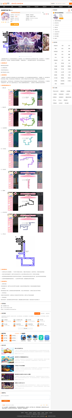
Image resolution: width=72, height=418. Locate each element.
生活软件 (67, 94)
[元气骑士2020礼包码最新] (7, 368)
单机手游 (28, 6)
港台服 (69, 77)
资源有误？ (18, 333)
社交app (59, 100)
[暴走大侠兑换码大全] (7, 351)
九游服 (55, 66)
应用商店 (55, 97)
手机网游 (20, 6)
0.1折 (69, 63)
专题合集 (61, 6)
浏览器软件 (61, 97)
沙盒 (62, 51)
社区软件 (60, 103)
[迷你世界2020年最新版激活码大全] (7, 359)
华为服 (69, 69)
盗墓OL (55, 38)
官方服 (62, 69)
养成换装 (55, 60)
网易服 (69, 66)
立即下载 (5, 335)
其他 (56, 63)
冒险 (56, 48)
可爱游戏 (55, 103)
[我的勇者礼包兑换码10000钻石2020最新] (7, 377)
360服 (69, 74)
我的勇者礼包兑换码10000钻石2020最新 (23, 374)
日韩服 (55, 80)
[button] (19, 56)
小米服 (55, 72)
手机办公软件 (55, 91)
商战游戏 (65, 100)
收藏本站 (22, 412)
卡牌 (62, 45)
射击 (62, 48)
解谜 (69, 60)
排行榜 (52, 6)
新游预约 (62, 83)
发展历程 (30, 412)
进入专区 (25, 328)
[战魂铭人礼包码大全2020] (7, 385)
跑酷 (69, 54)
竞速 (62, 57)
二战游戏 (55, 94)
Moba (56, 57)
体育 (69, 57)
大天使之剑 (56, 25)
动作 (69, 45)
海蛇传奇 (55, 27)
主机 (12, 6)
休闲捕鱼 (68, 91)
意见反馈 (50, 412)
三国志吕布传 (56, 31)
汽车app (54, 100)
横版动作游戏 (68, 97)
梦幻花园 (66, 103)
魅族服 (55, 74)
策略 (69, 48)
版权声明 (34, 412)
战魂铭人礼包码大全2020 (20, 382)
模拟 (56, 54)
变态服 (62, 63)
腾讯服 (55, 69)
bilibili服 (55, 77)
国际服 (62, 77)
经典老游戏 (61, 94)
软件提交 (46, 412)
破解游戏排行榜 (35, 414)
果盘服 (62, 66)
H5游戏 (69, 80)
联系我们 (26, 412)
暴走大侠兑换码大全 (19, 348)
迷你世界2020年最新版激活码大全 (21, 357)
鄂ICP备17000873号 (44, 414)
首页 (4, 6)
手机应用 (36, 6)
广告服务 (42, 412)
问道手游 (55, 29)
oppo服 (62, 72)
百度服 (62, 74)
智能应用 (44, 6)
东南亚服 (62, 80)
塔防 (69, 51)
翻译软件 (62, 91)
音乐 (62, 54)
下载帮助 (38, 412)
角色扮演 (55, 45)
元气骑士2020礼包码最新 (20, 365)
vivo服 (69, 72)
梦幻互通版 (56, 36)
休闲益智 (55, 51)
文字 (62, 60)
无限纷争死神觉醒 (57, 20)
